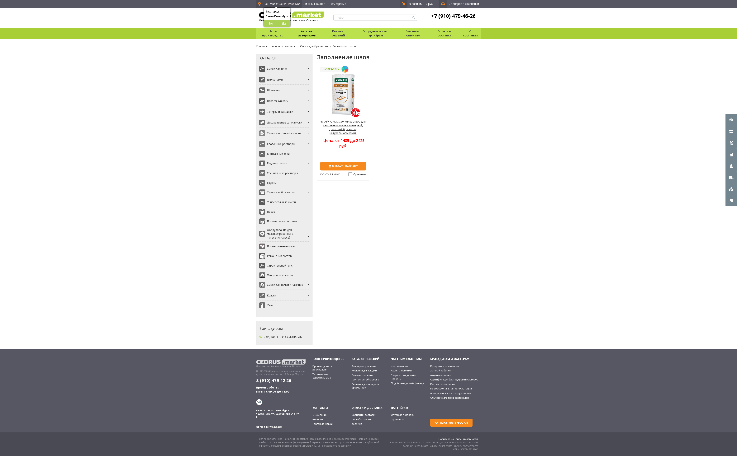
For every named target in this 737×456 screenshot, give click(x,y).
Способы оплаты (362, 419)
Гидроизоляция (277, 163)
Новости (317, 419)
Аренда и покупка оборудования (450, 393)
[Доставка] (731, 177)
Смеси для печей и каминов (285, 284)
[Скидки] (731, 143)
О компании (319, 414)
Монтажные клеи (278, 154)
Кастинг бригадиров (442, 384)
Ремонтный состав (279, 256)
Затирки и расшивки (280, 112)
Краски (271, 295)
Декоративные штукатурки (284, 122)
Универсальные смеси (281, 202)
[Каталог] (731, 131)
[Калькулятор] (731, 154)
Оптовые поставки (402, 414)
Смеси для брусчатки (281, 192)
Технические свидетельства (321, 375)
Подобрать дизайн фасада (407, 383)
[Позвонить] (731, 200)
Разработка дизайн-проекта (403, 376)
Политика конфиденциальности (458, 439)
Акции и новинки (401, 370)
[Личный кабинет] (731, 166)
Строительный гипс (279, 265)
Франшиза (397, 419)
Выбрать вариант (344, 166)
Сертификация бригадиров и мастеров (454, 379)
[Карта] (731, 189)
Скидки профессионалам (283, 337)
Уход (270, 305)
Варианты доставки (364, 414)
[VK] (259, 402)
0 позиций (415, 4)
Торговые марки (322, 424)
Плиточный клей (277, 101)
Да (284, 23)
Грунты (271, 182)
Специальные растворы (282, 173)
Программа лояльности (444, 366)
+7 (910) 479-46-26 (453, 15)
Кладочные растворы (281, 144)
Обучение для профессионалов (449, 397)
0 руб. (429, 4)
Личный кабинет (314, 4)
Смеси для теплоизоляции (284, 133)
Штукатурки (275, 79)
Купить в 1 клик (330, 174)
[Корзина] (731, 120)
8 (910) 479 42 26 (273, 380)
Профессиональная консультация (451, 388)
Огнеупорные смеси (280, 275)
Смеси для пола (277, 69)
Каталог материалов (306, 33)
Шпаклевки (274, 90)
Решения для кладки (364, 370)
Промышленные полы (281, 246)
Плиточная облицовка (365, 379)
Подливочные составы (282, 221)
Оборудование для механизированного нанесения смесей (280, 233)
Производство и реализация (322, 367)
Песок (271, 211)
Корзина (357, 424)
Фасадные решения (364, 366)
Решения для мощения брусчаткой (365, 385)
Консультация (399, 366)
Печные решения (362, 375)
